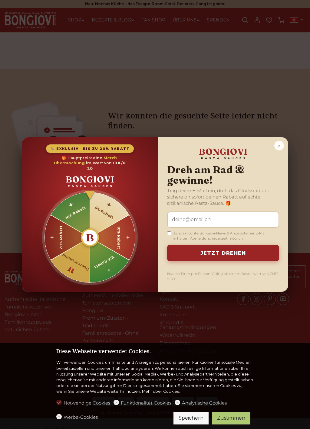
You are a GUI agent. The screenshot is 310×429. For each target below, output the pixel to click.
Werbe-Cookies (81, 417)
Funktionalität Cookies (146, 403)
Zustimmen (231, 418)
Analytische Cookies (204, 403)
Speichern (191, 418)
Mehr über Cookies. (161, 391)
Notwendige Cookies (87, 403)
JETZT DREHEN (223, 253)
